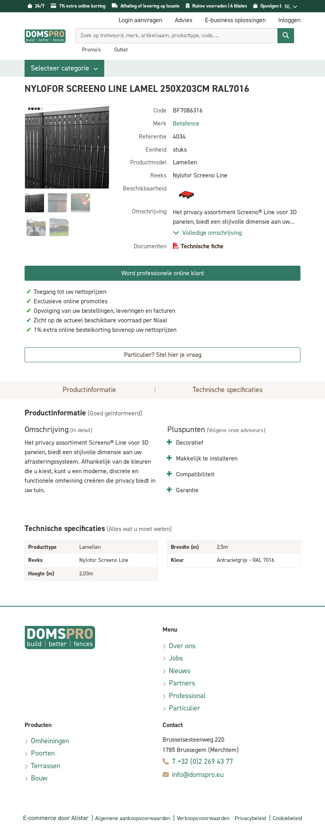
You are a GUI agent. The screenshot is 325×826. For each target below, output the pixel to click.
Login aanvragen (140, 20)
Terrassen (45, 766)
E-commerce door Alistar (55, 818)
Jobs (176, 658)
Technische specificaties (227, 389)
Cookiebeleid (287, 818)
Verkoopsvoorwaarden (203, 818)
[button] (64, 68)
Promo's (91, 49)
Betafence (186, 123)
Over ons (182, 646)
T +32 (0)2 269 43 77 (202, 761)
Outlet (121, 49)
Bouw (39, 778)
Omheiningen (50, 741)
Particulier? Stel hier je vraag (162, 354)
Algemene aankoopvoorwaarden (132, 818)
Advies (183, 20)
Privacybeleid (250, 818)
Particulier (184, 708)
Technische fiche (202, 246)
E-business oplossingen (235, 20)
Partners (182, 683)
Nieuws (179, 671)
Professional (187, 695)
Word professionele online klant (162, 273)
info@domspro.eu (198, 774)
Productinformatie (89, 389)
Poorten (43, 753)
